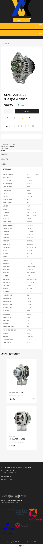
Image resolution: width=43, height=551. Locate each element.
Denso (6, 148)
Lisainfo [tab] (4, 159)
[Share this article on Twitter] (18, 126)
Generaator (12, 146)
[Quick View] (7, 509)
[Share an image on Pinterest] (25, 126)
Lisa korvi (27, 111)
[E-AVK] (22, 15)
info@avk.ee (8, 476)
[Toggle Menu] (40, 26)
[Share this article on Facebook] (14, 126)
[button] (37, 52)
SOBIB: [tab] (3, 164)
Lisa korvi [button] (33, 399)
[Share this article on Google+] (21, 126)
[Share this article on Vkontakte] (29, 126)
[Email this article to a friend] (32, 126)
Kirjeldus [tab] (5, 154)
